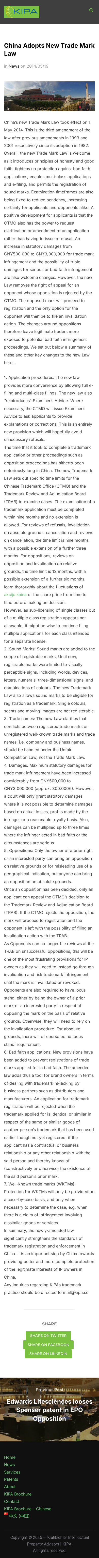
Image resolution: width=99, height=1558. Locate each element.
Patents (11, 1479)
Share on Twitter (48, 1335)
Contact (11, 1501)
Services (12, 1472)
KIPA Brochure (17, 1494)
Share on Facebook (48, 1344)
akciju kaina (15, 594)
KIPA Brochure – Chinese (27, 1508)
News (14, 66)
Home (9, 1457)
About (9, 1486)
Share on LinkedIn (48, 1353)
